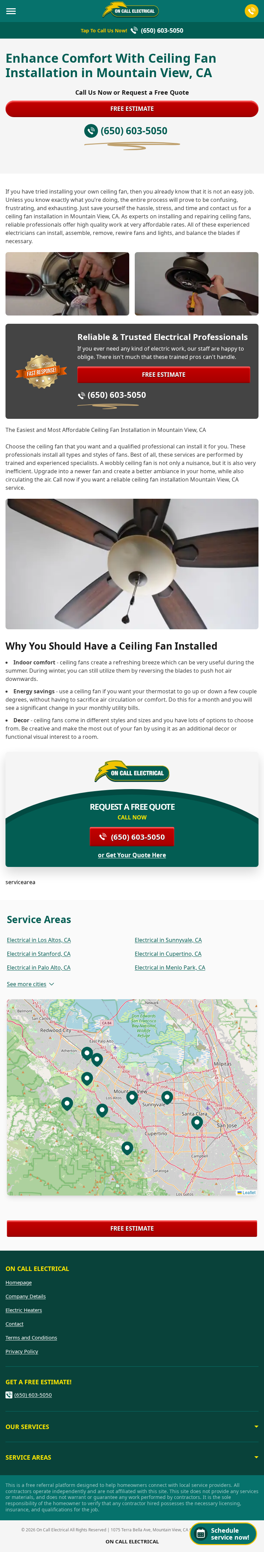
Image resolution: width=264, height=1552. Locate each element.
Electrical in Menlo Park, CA (170, 967)
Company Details (26, 1296)
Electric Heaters (24, 1309)
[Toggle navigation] (11, 11)
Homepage (19, 1282)
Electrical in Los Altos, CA (39, 940)
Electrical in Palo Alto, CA (38, 967)
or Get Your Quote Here (132, 855)
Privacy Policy (22, 1351)
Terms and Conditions (31, 1337)
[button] (102, 1110)
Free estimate (132, 109)
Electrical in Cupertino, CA (168, 954)
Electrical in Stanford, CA (38, 954)
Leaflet (248, 1192)
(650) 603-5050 (117, 394)
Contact (14, 1323)
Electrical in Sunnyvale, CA (168, 940)
